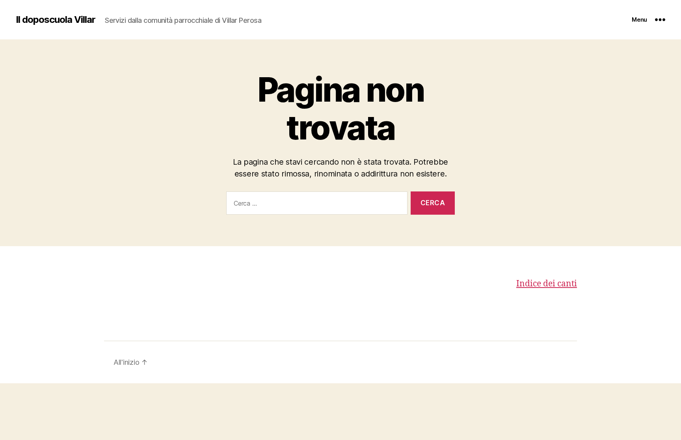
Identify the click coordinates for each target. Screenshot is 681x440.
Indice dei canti (546, 283)
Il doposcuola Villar (55, 19)
